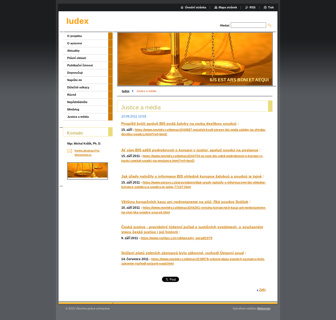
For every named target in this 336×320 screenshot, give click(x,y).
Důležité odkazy (78, 87)
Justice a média (78, 116)
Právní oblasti (76, 58)
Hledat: (225, 25)
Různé (71, 94)
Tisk (271, 7)
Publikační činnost (80, 65)
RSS (252, 7)
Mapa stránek (228, 7)
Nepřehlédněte (77, 102)
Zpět (262, 290)
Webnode (263, 308)
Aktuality (73, 50)
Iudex (125, 91)
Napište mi (74, 80)
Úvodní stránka (195, 7)
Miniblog (73, 109)
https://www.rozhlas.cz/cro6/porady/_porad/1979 (176, 238)
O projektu (74, 36)
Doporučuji (75, 72)
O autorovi (74, 43)
